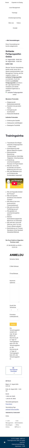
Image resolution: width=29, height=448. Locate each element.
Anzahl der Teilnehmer (13, 306)
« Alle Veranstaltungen (12, 40)
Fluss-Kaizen (9, 404)
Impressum (18, 446)
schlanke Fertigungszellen (12, 409)
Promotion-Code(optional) (14, 315)
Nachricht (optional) (12, 281)
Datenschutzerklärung (18, 444)
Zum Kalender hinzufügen (14, 370)
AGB (23, 446)
